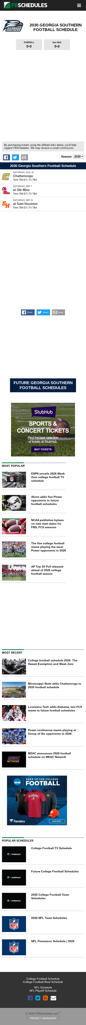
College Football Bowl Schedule (43, 981)
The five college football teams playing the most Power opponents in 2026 (48, 547)
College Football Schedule (43, 978)
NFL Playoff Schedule (43, 990)
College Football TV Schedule (51, 848)
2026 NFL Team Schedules (49, 917)
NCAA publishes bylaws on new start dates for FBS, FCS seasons (47, 523)
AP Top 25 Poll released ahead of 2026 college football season (47, 570)
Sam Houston (25, 203)
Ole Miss (21, 190)
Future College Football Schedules (55, 871)
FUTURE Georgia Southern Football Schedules (43, 385)
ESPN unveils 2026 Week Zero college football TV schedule (48, 477)
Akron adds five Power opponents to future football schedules (46, 500)
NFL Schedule (43, 987)
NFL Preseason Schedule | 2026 (52, 941)
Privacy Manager (43, 1018)
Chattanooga (23, 176)
